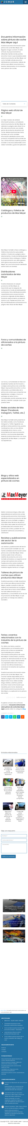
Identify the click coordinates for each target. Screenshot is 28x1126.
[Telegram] (18, 717)
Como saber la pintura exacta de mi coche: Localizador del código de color (14, 1038)
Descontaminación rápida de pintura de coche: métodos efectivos (11, 1059)
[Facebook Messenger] (7, 717)
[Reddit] (22, 717)
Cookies (3, 1049)
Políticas (3, 1047)
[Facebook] (3, 717)
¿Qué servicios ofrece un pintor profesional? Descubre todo (12, 1033)
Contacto (3, 1051)
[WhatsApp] (14, 717)
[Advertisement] (14, 20)
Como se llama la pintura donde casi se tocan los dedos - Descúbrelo (14, 1028)
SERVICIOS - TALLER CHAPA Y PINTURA (13, 1020)
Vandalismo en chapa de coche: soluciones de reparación (9, 1069)
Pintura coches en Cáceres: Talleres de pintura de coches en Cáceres (11, 1063)
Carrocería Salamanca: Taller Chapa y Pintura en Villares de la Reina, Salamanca (14, 1094)
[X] (10, 717)
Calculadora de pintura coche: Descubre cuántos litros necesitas (13, 1024)
